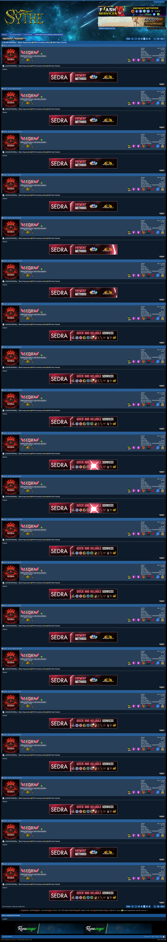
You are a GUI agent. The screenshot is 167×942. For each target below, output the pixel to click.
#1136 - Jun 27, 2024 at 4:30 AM (12, 691)
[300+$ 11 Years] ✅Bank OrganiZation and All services (128, 910)
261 (158, 38)
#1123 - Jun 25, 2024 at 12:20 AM (12, 131)
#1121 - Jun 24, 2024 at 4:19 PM (12, 45)
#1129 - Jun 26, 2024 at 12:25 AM (12, 390)
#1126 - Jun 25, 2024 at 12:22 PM (12, 261)
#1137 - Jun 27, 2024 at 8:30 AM (12, 734)
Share (161, 84)
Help (153, 936)
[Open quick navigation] (164, 34)
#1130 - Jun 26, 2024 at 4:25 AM (12, 433)
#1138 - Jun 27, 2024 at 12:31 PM (12, 778)
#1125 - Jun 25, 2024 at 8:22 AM (12, 218)
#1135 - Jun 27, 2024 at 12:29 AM (12, 648)
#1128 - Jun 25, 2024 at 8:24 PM (12, 347)
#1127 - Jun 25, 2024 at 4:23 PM (12, 304)
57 (144, 38)
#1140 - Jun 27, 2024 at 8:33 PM (12, 864)
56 (141, 38)
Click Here (162, 54)
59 (149, 38)
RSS (163, 937)
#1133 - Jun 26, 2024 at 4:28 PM (12, 562)
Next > (162, 38)
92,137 (163, 49)
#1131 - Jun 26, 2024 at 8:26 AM (12, 476)
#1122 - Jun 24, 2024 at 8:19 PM (12, 88)
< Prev (128, 38)
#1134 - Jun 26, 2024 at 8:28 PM (12, 605)
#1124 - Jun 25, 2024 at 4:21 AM (12, 175)
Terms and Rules (161, 939)
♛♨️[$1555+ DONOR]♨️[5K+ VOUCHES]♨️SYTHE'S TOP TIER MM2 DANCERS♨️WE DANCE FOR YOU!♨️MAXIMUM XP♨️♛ (64, 910)
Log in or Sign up (159, 1)
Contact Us (147, 936)
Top (161, 936)
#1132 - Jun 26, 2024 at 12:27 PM (12, 519)
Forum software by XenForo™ (16, 939)
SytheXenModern (7, 936)
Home (156, 936)
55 (139, 38)
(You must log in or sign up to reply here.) (13, 906)
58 (147, 38)
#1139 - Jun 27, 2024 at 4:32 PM (12, 821)
